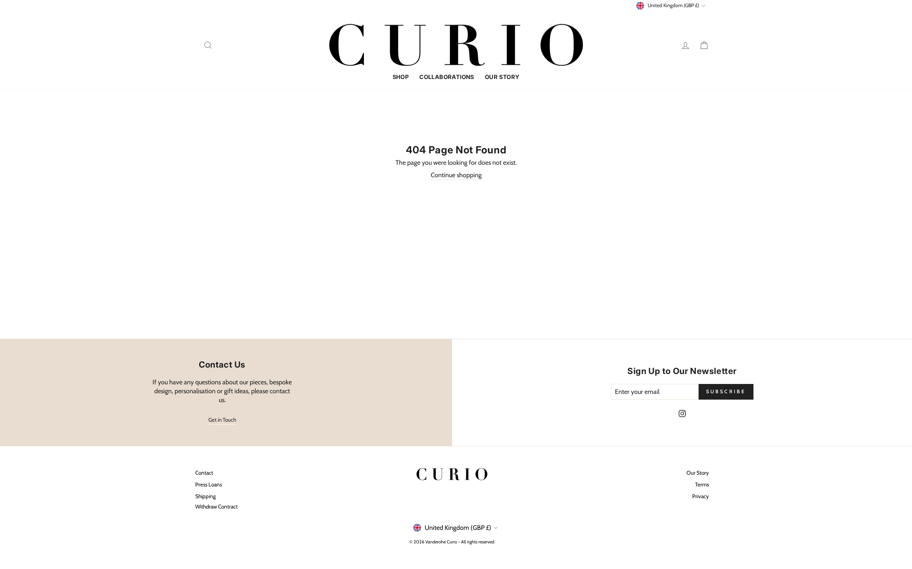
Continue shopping (456, 175)
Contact (204, 472)
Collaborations (446, 76)
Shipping (205, 496)
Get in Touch (222, 420)
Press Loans (208, 484)
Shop (401, 76)
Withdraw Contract (216, 506)
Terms (702, 484)
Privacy (700, 496)
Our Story (502, 76)
